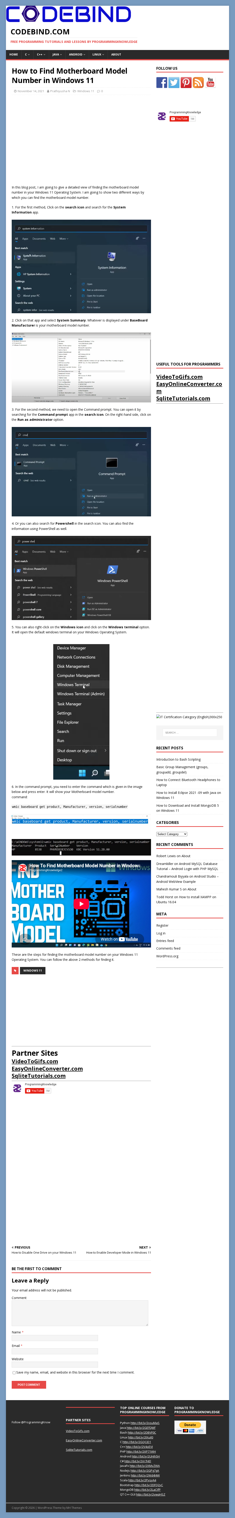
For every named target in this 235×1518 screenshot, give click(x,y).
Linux (96, 54)
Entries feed (165, 941)
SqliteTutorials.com (39, 1075)
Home (13, 54)
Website (18, 1359)
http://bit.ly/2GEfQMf (141, 1428)
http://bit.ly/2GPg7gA (145, 1470)
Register (162, 925)
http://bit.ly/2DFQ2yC (148, 1485)
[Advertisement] (81, 142)
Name (17, 1332)
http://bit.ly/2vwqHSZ (150, 1494)
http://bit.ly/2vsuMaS (145, 1423)
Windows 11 (85, 91)
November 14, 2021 (31, 91)
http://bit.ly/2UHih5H (146, 1456)
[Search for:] (190, 733)
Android (75, 54)
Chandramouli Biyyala (172, 876)
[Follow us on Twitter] (173, 82)
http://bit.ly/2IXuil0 (140, 1437)
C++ (39, 54)
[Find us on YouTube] (210, 82)
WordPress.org (167, 956)
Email (16, 1345)
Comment (19, 1298)
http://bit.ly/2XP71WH (141, 1451)
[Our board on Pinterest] (186, 82)
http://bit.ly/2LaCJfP (147, 1490)
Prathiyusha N (60, 91)
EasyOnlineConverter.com (47, 1068)
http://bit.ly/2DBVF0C (142, 1432)
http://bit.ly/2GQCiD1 (137, 1442)
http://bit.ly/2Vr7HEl (137, 1461)
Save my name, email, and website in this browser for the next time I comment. (75, 1372)
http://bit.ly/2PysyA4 (142, 1480)
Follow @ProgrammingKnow (31, 1422)
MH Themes (74, 1508)
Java (56, 54)
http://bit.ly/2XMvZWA (145, 1466)
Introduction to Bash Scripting (178, 759)
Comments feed (168, 948)
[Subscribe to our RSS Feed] (198, 82)
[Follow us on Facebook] (161, 82)
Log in (160, 933)
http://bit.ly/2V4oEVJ (139, 1447)
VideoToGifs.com (35, 1061)
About (116, 54)
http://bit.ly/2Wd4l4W (145, 1475)
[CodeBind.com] (68, 19)
